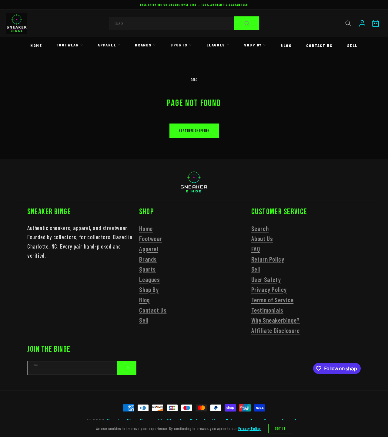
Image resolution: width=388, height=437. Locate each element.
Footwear (67, 44)
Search (260, 228)
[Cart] (375, 23)
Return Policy (267, 259)
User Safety (266, 279)
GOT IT (280, 428)
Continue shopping (194, 131)
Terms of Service (272, 299)
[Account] (362, 23)
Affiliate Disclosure (275, 330)
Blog (286, 45)
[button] (348, 23)
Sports (178, 44)
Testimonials (267, 310)
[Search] (246, 23)
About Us (262, 238)
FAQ (255, 248)
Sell (352, 45)
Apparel (107, 44)
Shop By (253, 44)
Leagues (215, 44)
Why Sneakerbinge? (275, 320)
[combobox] (184, 23)
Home (36, 45)
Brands (143, 44)
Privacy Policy (269, 289)
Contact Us (319, 45)
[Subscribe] (126, 368)
